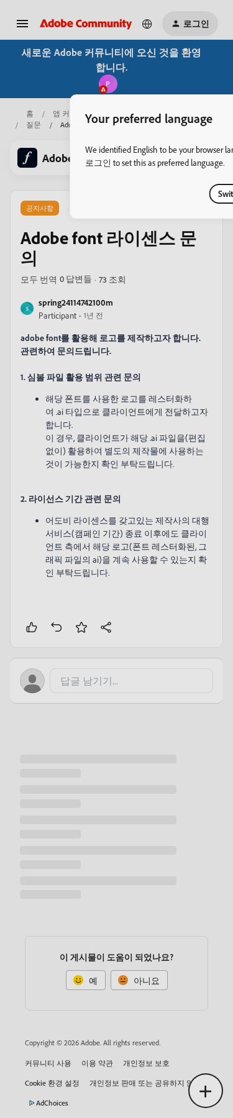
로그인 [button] (98, 162)
